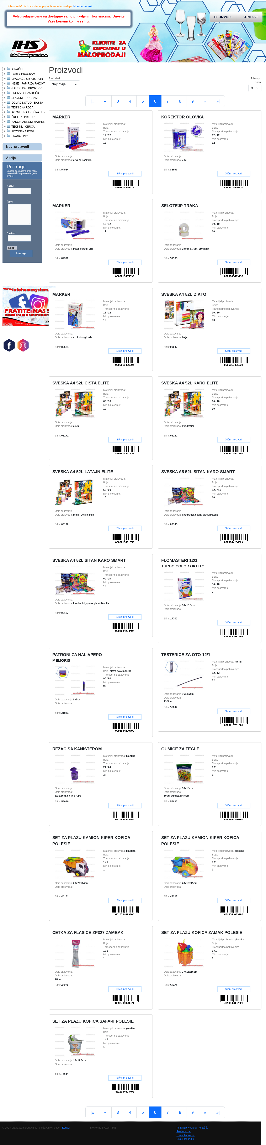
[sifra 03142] (184, 403)
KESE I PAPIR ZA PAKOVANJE (31, 83)
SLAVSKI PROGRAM (24, 97)
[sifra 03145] (184, 491)
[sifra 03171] (75, 403)
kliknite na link (82, 6)
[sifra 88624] (75, 314)
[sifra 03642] (184, 314)
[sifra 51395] (184, 225)
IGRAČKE (17, 69)
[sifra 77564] (75, 1041)
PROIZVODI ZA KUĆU (25, 93)
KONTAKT (250, 17)
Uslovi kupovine (185, 1135)
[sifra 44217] (184, 864)
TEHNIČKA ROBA (22, 107)
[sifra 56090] (75, 769)
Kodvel (66, 1127)
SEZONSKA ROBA (23, 131)
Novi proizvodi (17, 146)
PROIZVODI (223, 17)
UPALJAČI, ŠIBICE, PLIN (27, 78)
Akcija (11, 158)
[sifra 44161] (75, 864)
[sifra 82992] (75, 225)
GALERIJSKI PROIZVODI (27, 88)
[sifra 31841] (75, 680)
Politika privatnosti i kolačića (192, 1127)
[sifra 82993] (184, 137)
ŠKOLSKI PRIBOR (22, 117)
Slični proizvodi (125, 173)
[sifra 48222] (75, 952)
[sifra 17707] (184, 586)
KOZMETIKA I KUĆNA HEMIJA (30, 112)
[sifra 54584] (75, 137)
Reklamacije (183, 1131)
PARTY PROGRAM (23, 74)
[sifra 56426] (184, 952)
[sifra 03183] (75, 580)
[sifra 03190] (75, 491)
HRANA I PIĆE (20, 136)
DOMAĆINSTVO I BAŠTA (27, 102)
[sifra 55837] (184, 769)
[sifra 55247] (184, 674)
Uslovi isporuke (185, 1139)
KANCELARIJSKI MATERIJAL (30, 121)
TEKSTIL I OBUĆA (23, 126)
